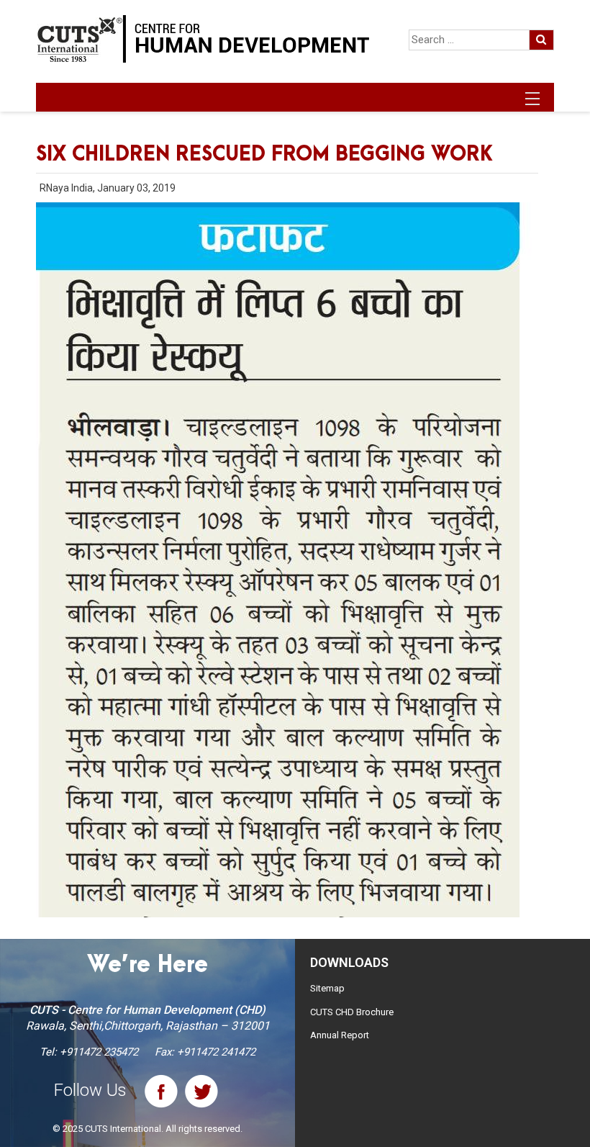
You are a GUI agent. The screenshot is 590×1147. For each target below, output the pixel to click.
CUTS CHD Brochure (352, 1012)
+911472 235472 (99, 1051)
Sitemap (327, 988)
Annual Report (339, 1035)
